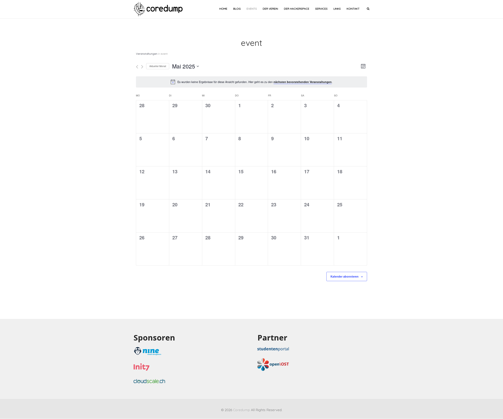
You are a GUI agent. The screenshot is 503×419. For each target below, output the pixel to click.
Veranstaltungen (146, 53)
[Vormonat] (137, 67)
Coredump (241, 410)
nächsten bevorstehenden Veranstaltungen (303, 82)
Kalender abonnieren (344, 276)
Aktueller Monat (157, 66)
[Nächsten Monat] (142, 67)
